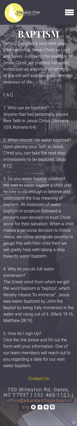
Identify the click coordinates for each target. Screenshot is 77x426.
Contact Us (38, 378)
